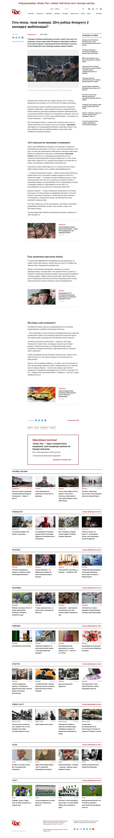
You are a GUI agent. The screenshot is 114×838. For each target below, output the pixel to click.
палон (36, 427)
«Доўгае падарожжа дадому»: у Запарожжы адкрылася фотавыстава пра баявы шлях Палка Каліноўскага (22, 688)
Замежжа (57, 13)
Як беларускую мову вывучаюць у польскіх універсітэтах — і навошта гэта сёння (67, 649)
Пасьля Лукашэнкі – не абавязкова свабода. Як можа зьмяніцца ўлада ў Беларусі (43, 573)
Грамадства (39, 13)
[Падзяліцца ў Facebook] (13, 37)
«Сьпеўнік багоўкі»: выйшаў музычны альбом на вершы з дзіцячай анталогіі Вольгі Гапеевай (45, 687)
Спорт (89, 13)
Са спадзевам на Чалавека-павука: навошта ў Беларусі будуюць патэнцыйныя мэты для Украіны (45, 535)
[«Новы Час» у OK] (90, 829)
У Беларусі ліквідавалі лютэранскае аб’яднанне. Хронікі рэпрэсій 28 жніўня (90, 51)
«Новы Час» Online (57, 824)
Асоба (83, 13)
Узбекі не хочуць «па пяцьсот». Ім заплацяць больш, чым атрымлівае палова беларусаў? (90, 535)
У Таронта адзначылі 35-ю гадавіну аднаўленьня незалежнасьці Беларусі (90, 122)
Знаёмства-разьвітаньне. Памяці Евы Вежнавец (90, 766)
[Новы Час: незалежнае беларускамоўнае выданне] (18, 10)
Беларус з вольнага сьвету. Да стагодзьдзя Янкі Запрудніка (21, 767)
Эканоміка (49, 13)
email (63, 829)
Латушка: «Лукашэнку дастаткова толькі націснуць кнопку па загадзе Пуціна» (92, 494)
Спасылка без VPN (17, 41)
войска (30, 427)
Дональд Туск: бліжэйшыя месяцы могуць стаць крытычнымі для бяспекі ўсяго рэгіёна (91, 42)
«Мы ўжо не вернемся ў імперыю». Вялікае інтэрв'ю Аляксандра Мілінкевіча (21, 572)
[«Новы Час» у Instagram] (97, 9)
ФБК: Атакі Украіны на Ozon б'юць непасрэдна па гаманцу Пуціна (91, 59)
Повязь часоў (74, 13)
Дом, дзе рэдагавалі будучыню (65, 685)
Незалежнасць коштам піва (21, 646)
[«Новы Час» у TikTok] (93, 9)
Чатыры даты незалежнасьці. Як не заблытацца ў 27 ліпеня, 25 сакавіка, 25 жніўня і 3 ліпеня (91, 728)
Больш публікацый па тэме (91, 512)
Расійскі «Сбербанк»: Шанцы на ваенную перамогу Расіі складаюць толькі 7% (91, 114)
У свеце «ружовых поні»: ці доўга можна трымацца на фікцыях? (44, 610)
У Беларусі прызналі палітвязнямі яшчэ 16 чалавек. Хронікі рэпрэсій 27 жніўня (91, 79)
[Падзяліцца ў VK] (22, 37)
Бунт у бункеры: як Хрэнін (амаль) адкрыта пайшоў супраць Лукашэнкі (67, 534)
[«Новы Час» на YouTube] (93, 829)
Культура (65, 13)
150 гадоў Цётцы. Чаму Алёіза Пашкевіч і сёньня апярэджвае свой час (90, 686)
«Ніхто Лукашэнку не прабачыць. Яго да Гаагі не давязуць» (44, 494)
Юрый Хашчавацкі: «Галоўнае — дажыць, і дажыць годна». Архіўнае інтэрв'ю (68, 767)
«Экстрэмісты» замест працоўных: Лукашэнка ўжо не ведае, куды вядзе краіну (91, 610)
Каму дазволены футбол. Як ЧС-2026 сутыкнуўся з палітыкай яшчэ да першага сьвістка (91, 804)
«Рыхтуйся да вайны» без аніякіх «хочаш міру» (20, 533)
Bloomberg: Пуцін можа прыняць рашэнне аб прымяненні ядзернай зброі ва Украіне (91, 97)
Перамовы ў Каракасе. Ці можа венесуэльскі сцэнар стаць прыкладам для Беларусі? (44, 649)
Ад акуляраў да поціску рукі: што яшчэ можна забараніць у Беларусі (91, 648)
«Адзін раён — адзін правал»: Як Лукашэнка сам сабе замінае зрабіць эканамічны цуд (68, 611)
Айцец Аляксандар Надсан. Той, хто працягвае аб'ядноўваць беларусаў (44, 767)
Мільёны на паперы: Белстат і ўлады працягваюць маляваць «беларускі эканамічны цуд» (22, 611)
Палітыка (31, 13)
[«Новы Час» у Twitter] (87, 829)
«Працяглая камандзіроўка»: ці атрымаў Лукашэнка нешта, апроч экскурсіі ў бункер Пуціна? (91, 573)
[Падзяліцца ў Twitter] (19, 37)
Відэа (98, 13)
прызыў (53, 427)
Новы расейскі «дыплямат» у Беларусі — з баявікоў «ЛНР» (68, 571)
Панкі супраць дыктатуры (44, 724)
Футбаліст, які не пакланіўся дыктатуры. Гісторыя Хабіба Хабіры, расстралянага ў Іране (68, 804)
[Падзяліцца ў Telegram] (16, 37)
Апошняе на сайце (90, 35)
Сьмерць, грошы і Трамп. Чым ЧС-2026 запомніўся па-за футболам (21, 803)
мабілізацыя (44, 427)
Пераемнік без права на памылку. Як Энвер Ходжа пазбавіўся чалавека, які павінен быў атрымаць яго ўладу (67, 729)
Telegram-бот (46, 831)
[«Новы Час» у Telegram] (101, 9)
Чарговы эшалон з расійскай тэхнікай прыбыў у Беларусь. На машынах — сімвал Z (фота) (21, 495)
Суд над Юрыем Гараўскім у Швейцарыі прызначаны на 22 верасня (91, 88)
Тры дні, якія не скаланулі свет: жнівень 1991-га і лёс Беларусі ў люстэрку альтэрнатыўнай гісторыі (21, 728)
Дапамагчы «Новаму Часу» (62, 459)
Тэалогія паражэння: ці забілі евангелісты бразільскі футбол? (45, 803)
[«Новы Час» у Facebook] (89, 9)
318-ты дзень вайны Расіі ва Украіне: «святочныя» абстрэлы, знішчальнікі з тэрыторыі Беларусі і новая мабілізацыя (68, 496)
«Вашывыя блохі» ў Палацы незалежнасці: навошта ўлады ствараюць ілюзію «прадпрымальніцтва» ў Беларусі (91, 70)
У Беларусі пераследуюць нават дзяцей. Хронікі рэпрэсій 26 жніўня (92, 106)
